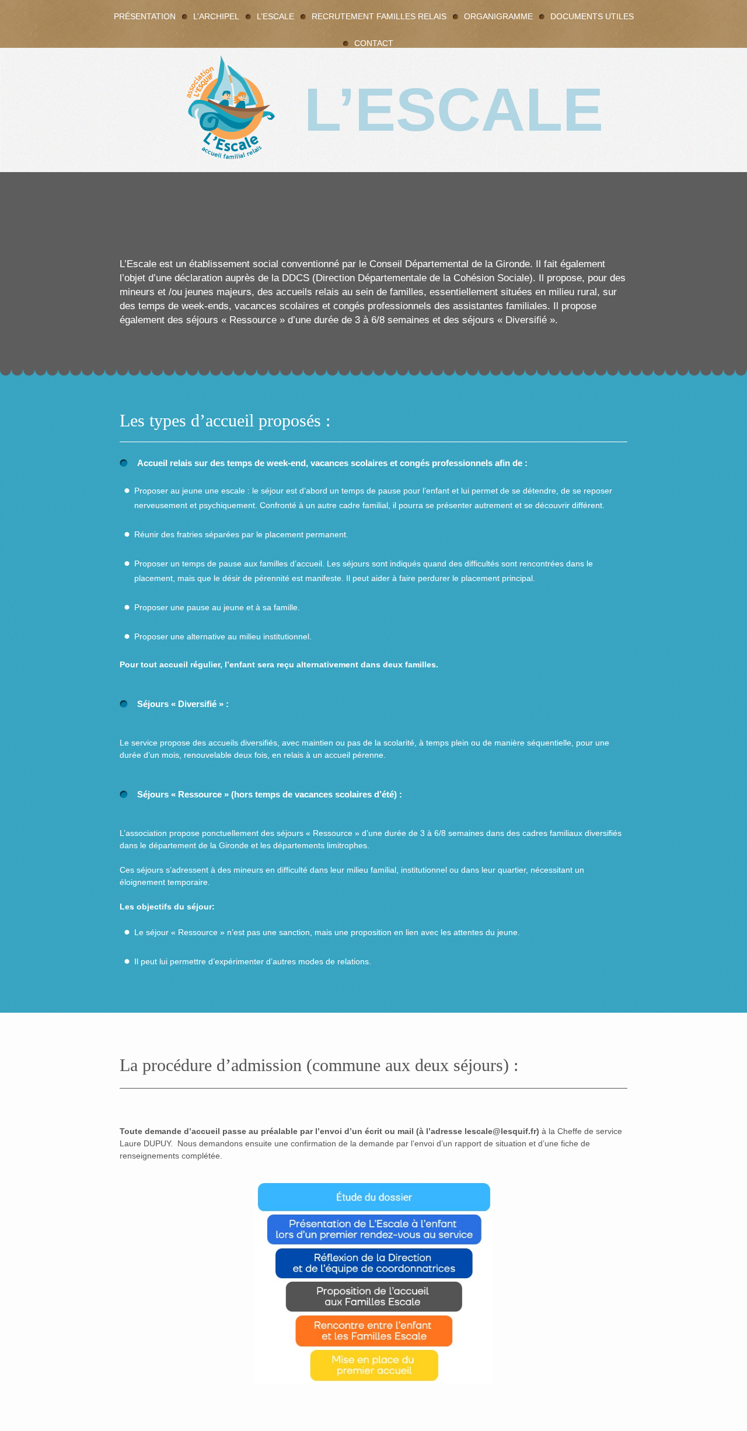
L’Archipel (216, 16)
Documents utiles (592, 16)
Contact (373, 43)
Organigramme (498, 16)
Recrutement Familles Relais (379, 16)
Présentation (145, 16)
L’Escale (275, 16)
